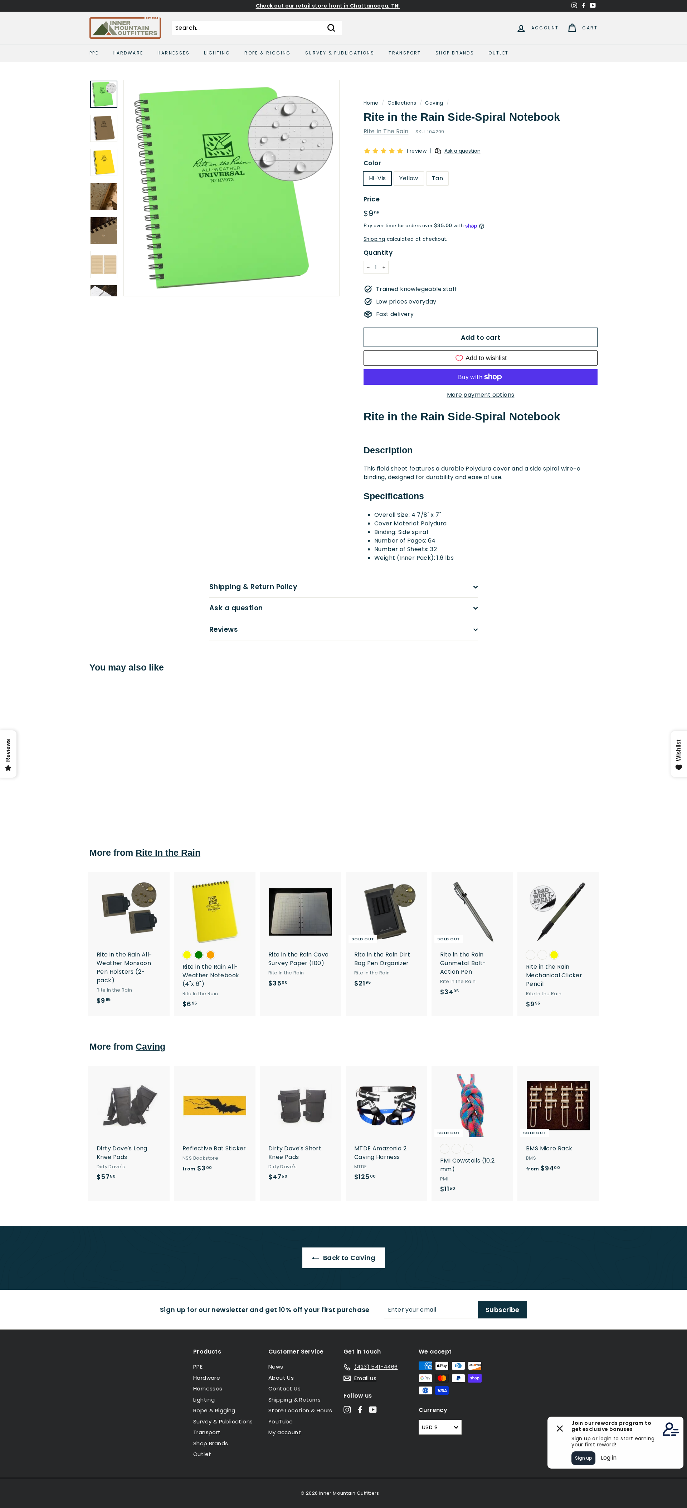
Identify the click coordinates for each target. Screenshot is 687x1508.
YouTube (280, 1421)
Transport (405, 53)
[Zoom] (231, 188)
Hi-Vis (377, 178)
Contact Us (284, 1388)
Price (372, 199)
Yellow (408, 178)
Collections (402, 103)
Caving (434, 103)
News (275, 1366)
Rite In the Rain (168, 853)
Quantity (378, 252)
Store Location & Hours (300, 1410)
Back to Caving (349, 1257)
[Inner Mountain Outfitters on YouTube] (373, 1410)
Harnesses (173, 53)
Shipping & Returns (294, 1399)
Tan (437, 178)
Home (371, 103)
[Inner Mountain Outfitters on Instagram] (347, 1410)
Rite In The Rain (386, 131)
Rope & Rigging (267, 53)
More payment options (481, 395)
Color (372, 163)
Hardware (128, 53)
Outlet (498, 53)
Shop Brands (454, 53)
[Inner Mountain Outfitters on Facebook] (360, 1410)
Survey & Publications (339, 53)
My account (284, 1432)
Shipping (374, 239)
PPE (93, 53)
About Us (281, 1377)
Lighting (217, 53)
